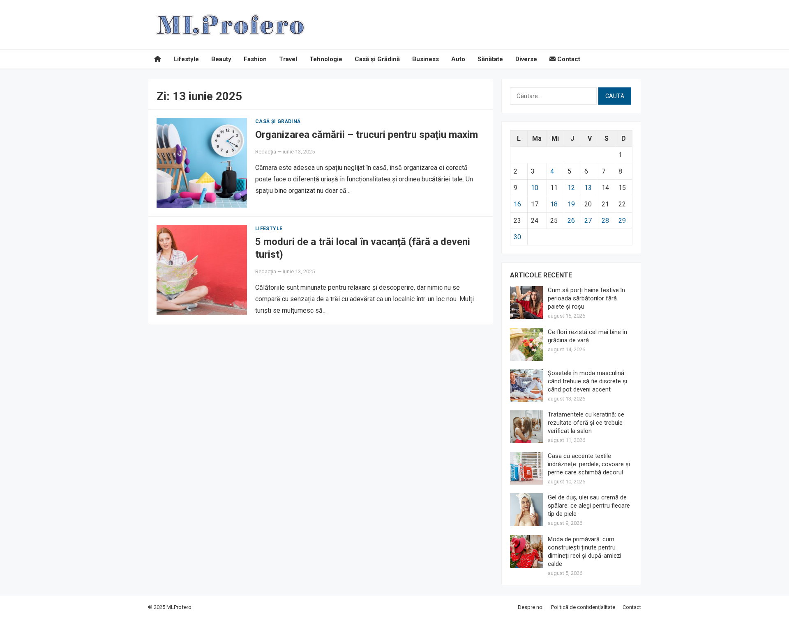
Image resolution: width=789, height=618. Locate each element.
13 (588, 188)
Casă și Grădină (377, 59)
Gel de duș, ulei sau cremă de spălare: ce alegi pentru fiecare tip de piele (589, 505)
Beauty (221, 59)
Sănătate (490, 59)
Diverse (526, 59)
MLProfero (178, 607)
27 (588, 220)
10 (534, 188)
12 (571, 188)
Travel (288, 59)
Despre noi (531, 607)
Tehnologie (325, 59)
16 (517, 204)
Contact (568, 59)
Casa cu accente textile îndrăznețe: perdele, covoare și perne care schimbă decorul (589, 464)
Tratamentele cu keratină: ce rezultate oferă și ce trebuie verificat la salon (586, 423)
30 (517, 237)
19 (571, 204)
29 (622, 220)
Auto (458, 59)
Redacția (265, 152)
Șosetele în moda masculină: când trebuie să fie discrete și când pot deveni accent (587, 381)
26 (571, 220)
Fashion (255, 59)
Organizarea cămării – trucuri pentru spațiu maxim (366, 134)
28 (605, 220)
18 (554, 204)
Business (425, 59)
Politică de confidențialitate (583, 607)
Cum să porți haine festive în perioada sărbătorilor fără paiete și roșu (586, 298)
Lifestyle (186, 59)
